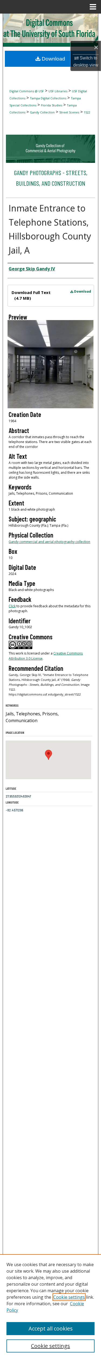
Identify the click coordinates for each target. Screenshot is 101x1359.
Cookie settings (69, 1297)
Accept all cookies (51, 1328)
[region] (50, 1306)
